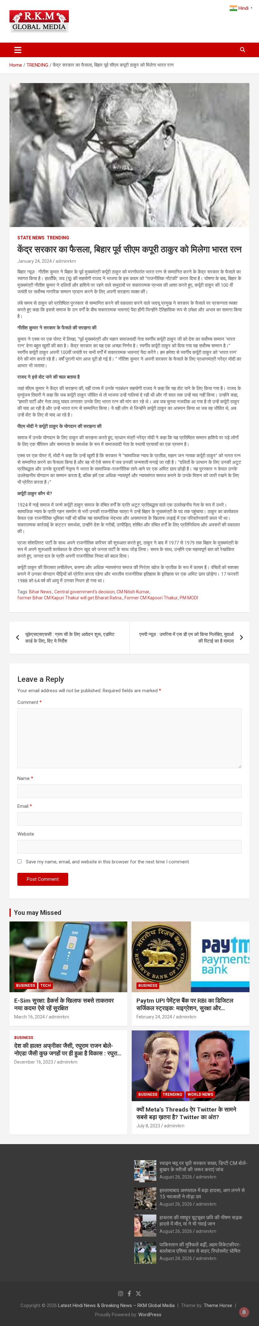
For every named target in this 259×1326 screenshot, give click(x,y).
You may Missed (37, 912)
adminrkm (66, 261)
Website (25, 834)
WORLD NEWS (200, 1094)
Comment (29, 702)
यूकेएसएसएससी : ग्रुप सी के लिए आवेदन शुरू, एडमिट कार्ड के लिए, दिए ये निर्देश (70, 638)
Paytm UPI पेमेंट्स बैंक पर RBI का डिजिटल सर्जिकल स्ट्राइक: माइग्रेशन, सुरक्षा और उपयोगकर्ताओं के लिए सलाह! (184, 1008)
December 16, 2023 (33, 1062)
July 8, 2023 (148, 1125)
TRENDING (58, 237)
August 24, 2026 (176, 1258)
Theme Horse (218, 1305)
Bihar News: (40, 591)
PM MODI (189, 597)
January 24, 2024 (34, 261)
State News (31, 237)
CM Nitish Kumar (133, 591)
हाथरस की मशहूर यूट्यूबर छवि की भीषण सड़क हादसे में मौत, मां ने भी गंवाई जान (201, 1221)
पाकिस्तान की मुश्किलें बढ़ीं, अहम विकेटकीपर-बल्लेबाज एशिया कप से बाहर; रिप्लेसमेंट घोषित (200, 1248)
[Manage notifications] (244, 1312)
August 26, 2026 (176, 1176)
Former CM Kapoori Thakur (151, 597)
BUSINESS (25, 985)
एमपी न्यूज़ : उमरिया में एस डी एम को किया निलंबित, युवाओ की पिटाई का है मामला (186, 638)
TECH (45, 985)
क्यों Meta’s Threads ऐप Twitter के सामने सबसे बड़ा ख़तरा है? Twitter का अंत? (186, 1113)
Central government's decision (84, 591)
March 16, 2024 (29, 1016)
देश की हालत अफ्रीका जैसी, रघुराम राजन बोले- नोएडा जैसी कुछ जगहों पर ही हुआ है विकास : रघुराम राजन (67, 1053)
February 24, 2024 (154, 1016)
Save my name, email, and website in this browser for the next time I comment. (108, 862)
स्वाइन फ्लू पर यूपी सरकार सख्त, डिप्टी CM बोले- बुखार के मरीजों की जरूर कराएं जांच (204, 1166)
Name (25, 778)
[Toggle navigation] (17, 50)
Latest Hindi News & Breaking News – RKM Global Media (116, 1305)
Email (24, 806)
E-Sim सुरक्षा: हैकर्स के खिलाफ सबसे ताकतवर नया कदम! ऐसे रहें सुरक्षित (64, 1004)
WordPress (149, 1314)
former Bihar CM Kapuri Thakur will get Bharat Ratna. (70, 597)
